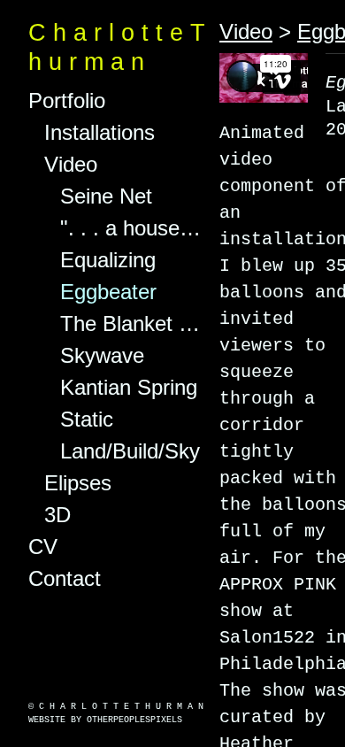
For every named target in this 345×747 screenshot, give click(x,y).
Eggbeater (105, 292)
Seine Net (102, 196)
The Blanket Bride (132, 324)
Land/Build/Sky (130, 451)
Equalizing (103, 260)
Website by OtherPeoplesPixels (105, 720)
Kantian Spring (125, 387)
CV (44, 547)
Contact (64, 578)
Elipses (71, 483)
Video (72, 164)
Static (84, 419)
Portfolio (64, 101)
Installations (94, 132)
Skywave (98, 355)
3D (56, 515)
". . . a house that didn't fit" (132, 228)
